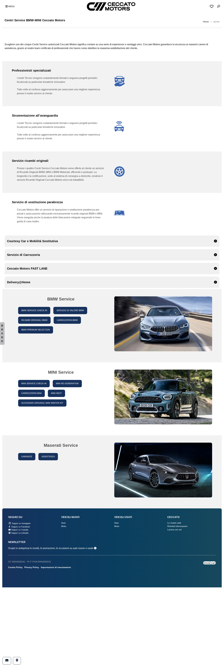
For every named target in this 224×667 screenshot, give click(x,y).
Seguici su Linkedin (19, 533)
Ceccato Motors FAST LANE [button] (27, 268)
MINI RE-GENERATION (67, 383)
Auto (63, 523)
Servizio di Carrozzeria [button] (23, 254)
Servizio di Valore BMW (70, 310)
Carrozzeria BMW (67, 320)
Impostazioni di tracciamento (56, 567)
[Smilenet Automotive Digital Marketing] (209, 563)
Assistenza (48, 456)
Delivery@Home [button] (18, 282)
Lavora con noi (174, 529)
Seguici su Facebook (20, 527)
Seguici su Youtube (19, 530)
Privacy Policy (31, 567)
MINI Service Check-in (33, 383)
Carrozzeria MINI (31, 393)
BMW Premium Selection (35, 330)
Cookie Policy (15, 567)
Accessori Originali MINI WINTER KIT (42, 403)
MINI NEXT (56, 393)
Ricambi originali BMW (34, 320)
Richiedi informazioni (177, 526)
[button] (9, 6)
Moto (63, 526)
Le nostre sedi (174, 523)
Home (206, 22)
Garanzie (26, 456)
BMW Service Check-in (34, 310)
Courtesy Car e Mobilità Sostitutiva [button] (32, 241)
